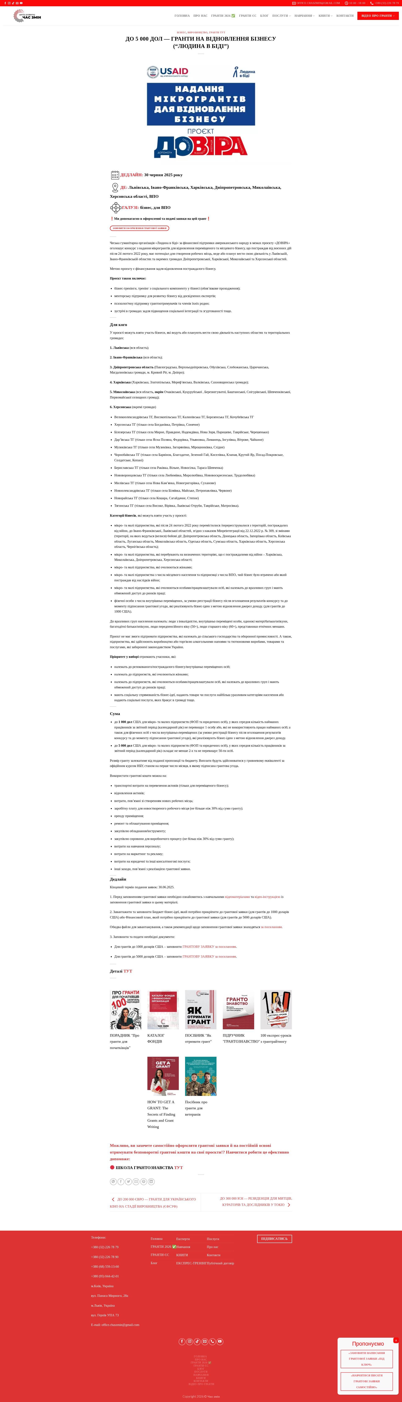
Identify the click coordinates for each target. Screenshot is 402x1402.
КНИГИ (324, 15)
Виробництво (197, 32)
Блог (264, 15)
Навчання (303, 15)
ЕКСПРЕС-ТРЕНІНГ (191, 1263)
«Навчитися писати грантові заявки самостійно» (367, 1381)
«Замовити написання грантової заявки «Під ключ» (366, 1358)
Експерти (183, 1239)
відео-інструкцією (267, 897)
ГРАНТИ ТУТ (217, 32)
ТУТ (128, 971)
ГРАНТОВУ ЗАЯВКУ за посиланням (209, 946)
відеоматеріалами (237, 897)
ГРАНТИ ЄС (248, 15)
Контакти (345, 15)
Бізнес (181, 32)
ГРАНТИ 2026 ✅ (223, 15)
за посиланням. (272, 927)
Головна (182, 15)
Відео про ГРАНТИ (377, 15)
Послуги (280, 15)
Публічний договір (220, 1263)
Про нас (200, 15)
